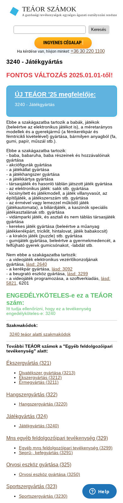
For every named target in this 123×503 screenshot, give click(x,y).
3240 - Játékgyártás (35, 104)
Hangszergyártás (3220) (43, 404)
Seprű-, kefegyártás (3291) (46, 452)
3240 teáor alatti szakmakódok (40, 334)
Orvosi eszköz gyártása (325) (38, 464)
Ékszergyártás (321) (28, 363)
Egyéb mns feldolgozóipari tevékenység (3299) (66, 448)
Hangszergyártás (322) (31, 394)
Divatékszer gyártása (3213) (47, 372)
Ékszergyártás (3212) (40, 377)
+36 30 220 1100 (88, 51)
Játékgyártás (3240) (39, 425)
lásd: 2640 (36, 264)
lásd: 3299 (77, 273)
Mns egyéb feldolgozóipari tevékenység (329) (57, 438)
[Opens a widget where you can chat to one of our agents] (99, 492)
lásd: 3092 (62, 269)
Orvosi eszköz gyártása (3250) (49, 474)
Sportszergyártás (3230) (43, 496)
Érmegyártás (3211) (39, 382)
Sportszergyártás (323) (31, 486)
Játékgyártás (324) (27, 416)
